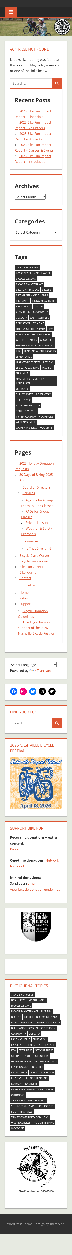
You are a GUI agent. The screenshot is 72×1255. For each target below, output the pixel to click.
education (23, 323)
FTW (50, 329)
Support (25, 604)
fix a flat (38, 323)
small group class (28, 405)
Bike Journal (28, 572)
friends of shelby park (30, 329)
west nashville (25, 422)
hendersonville (26, 345)
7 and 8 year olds (27, 267)
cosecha (21, 317)
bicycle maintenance (29, 284)
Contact (25, 578)
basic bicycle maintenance (33, 273)
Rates (23, 598)
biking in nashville (44, 301)
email (32, 883)
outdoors (22, 389)
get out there (41, 334)
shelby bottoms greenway (33, 394)
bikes (45, 295)
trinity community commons (34, 416)
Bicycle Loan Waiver (34, 561)
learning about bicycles (40, 351)
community (40, 312)
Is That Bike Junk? (38, 548)
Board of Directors (37, 487)
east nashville (39, 317)
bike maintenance (27, 295)
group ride (47, 340)
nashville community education (30, 381)
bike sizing (22, 301)
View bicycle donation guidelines (35, 889)
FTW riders (22, 334)
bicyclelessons (26, 278)
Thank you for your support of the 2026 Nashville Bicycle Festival (36, 628)
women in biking (26, 427)
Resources (30, 541)
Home (24, 592)
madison (47, 367)
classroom (23, 312)
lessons (48, 362)
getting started (26, 340)
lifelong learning (27, 367)
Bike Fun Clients (31, 567)
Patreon (16, 849)
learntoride (24, 356)
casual (38, 306)
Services (29, 493)
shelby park (23, 400)
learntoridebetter (28, 362)
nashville (22, 373)
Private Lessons (37, 522)
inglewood (46, 345)
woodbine (46, 427)
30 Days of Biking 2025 (36, 474)
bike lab (34, 289)
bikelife (46, 289)
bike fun (21, 289)
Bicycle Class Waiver (34, 555)
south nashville (26, 411)
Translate (44, 670)
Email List (30, 585)
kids (18, 351)
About (24, 480)
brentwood (23, 306)
